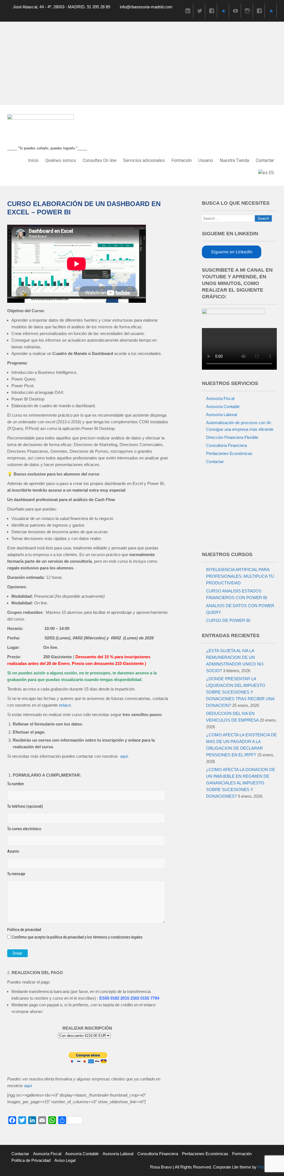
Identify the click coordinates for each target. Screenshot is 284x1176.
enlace (65, 705)
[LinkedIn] (188, 10)
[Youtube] (235, 10)
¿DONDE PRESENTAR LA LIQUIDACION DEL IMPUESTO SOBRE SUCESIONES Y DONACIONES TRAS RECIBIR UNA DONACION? (240, 692)
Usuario (205, 160)
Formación (181, 160)
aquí (28, 1085)
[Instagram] (247, 10)
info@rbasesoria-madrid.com (146, 6)
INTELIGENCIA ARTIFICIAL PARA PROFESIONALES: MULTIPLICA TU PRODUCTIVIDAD (240, 576)
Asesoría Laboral (221, 414)
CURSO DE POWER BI (228, 620)
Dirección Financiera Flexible (232, 437)
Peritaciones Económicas (229, 453)
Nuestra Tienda (234, 160)
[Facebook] (211, 10)
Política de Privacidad (30, 1160)
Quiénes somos (60, 160)
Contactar (265, 160)
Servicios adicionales (144, 160)
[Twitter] (200, 10)
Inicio (33, 160)
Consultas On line (99, 160)
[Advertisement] (142, 63)
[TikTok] (223, 10)
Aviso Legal (64, 1160)
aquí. (124, 756)
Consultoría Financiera (226, 445)
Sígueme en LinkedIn (231, 251)
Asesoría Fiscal (220, 398)
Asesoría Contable (223, 406)
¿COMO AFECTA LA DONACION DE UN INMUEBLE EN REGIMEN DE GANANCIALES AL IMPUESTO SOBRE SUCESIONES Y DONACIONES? (240, 783)
